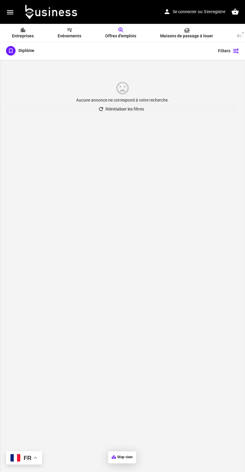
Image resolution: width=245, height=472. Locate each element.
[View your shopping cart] (235, 12)
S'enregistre (214, 11)
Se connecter (185, 11)
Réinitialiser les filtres (124, 109)
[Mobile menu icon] (10, 12)
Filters (224, 50)
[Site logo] (51, 11)
